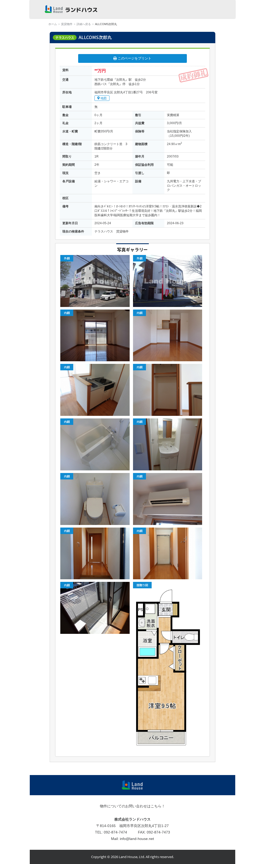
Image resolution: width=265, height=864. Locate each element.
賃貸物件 (66, 24)
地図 (103, 98)
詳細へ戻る (84, 24)
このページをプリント (134, 59)
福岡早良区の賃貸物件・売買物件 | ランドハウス (71, 9)
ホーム (52, 24)
